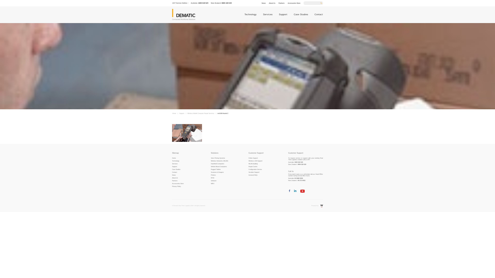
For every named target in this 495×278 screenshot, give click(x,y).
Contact (319, 14)
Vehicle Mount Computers (219, 166)
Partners (281, 3)
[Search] (322, 2)
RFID (212, 178)
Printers (213, 175)
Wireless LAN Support (255, 161)
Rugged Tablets (216, 169)
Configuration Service (255, 169)
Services (268, 14)
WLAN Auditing (253, 163)
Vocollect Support (254, 172)
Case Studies (301, 14)
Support (283, 14)
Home (174, 158)
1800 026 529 (203, 3)
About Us (272, 3)
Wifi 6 (212, 183)
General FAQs (253, 175)
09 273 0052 (301, 180)
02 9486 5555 (298, 178)
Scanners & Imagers (217, 172)
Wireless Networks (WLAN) (219, 161)
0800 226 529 (227, 3)
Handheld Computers (217, 163)
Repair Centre (253, 166)
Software (213, 180)
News (264, 3)
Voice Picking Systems (218, 158)
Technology (251, 14)
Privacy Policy (176, 186)
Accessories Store (294, 3)
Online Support (253, 158)
